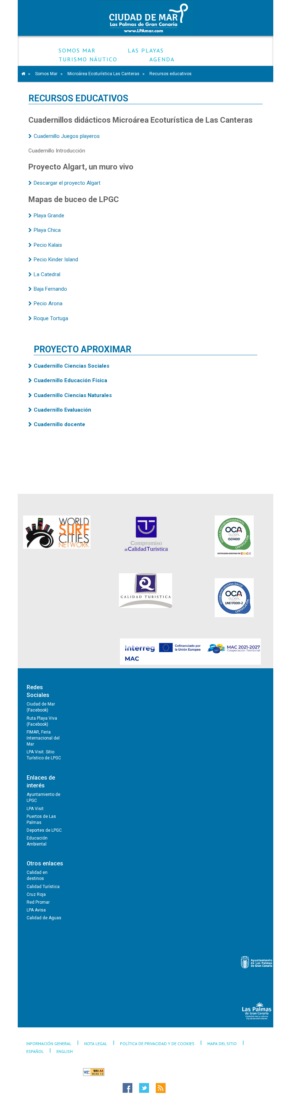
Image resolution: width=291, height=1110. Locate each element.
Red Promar (38, 902)
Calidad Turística (43, 886)
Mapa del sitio (222, 1043)
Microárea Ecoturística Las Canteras (103, 73)
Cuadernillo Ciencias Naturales (73, 395)
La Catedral (47, 274)
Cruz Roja (36, 894)
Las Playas (146, 50)
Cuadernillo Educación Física (70, 380)
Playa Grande (49, 215)
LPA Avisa (36, 910)
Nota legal (95, 1043)
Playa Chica (47, 230)
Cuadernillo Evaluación (62, 410)
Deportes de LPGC (44, 830)
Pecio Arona (48, 303)
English (64, 1051)
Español (35, 1051)
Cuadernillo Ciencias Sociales (71, 366)
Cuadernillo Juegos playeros (67, 136)
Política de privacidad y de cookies (157, 1043)
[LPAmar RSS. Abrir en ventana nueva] (173, 1088)
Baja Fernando (50, 289)
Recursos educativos (170, 73)
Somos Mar (77, 50)
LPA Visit (35, 808)
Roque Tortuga (51, 318)
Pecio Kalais (48, 245)
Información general (48, 1043)
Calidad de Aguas (44, 917)
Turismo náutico (88, 59)
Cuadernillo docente (59, 424)
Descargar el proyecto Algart (67, 183)
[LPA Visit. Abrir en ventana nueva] (256, 1011)
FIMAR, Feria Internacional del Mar (43, 738)
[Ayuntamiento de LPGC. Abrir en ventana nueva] (256, 962)
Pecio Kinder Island (56, 259)
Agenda (162, 59)
